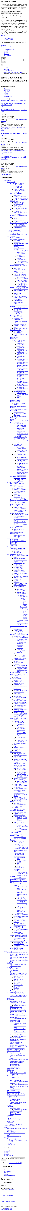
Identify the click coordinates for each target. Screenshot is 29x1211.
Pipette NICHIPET (15, 1100)
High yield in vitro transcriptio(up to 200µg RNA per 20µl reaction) (20, 701)
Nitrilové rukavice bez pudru (21, 1084)
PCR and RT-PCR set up (20, 585)
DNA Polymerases (21, 393)
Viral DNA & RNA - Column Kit (19, 319)
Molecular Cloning (15, 678)
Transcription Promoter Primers (21, 824)
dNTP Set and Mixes (19, 816)
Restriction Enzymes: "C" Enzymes (22, 351)
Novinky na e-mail (5, 1158)
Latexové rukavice (15, 1080)
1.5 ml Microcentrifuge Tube (21, 1015)
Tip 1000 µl (16, 989)
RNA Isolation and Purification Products (19, 918)
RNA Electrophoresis (16, 801)
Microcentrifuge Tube (16, 1014)
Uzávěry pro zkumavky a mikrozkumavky (16, 1042)
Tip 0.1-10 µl (17, 982)
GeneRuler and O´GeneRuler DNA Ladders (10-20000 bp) (20, 786)
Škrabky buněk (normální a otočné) (16, 1095)
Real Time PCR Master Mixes (25, 602)
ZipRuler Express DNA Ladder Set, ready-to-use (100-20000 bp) (20, 765)
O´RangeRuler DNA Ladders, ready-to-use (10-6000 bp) (20, 794)
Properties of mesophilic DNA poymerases (21, 646)
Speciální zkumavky (15, 1020)
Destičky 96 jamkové (15, 1108)
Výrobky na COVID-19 (10, 1155)
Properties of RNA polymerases (21, 642)
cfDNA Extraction (18, 486)
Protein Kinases (21, 344)
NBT (18, 863)
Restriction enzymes (22, 668)
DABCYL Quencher (22, 280)
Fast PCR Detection (19, 220)
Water (15, 218)
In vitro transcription (22, 740)
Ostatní (12, 876)
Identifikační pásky (15, 1064)
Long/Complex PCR (19, 202)
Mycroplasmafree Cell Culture (18, 541)
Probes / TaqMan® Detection (18, 302)
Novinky (6, 52)
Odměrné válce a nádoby (16, 1124)
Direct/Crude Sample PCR (20, 208)
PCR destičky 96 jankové (20, 1109)
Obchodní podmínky (9, 49)
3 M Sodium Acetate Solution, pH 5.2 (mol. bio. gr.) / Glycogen (22, 873)
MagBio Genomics (12, 482)
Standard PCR (17, 207)
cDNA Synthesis (18, 300)
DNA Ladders (17, 214)
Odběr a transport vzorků (13, 1119)
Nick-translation (21, 728)
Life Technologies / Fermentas (15, 554)
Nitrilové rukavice (15, 1083)
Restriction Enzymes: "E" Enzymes (22, 348)
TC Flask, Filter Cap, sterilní (17, 1074)
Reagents (12, 840)
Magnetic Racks (18, 316)
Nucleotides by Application (20, 480)
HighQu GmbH (11, 182)
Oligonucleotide (18, 721)
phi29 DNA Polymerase (20, 187)
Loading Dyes (17, 800)
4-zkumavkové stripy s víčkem (18, 993)
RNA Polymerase (18, 331)
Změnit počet (4, 119)
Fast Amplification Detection (21, 189)
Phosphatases (20, 343)
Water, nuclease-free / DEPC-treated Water (19, 853)
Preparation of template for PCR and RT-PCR (20, 560)
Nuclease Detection (22, 781)
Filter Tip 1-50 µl (18, 980)
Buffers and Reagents (19, 563)
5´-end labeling (20, 722)
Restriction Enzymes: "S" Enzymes (22, 362)
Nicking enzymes (18, 630)
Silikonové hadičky (12, 1096)
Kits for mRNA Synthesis (21, 431)
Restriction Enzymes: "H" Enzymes (22, 386)
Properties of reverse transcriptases (22, 639)
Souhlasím (18, 11)
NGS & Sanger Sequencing (17, 513)
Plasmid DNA (17, 932)
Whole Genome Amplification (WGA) (19, 311)
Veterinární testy (14, 233)
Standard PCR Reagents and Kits (25, 612)
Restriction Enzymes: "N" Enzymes (22, 374)
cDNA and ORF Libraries (20, 936)
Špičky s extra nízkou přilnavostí (18, 973)
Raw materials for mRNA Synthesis (21, 425)
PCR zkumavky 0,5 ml (16, 1008)
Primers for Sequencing (20, 822)
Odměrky (9, 1122)
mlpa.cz (3, 44)
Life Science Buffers (19, 949)
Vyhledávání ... (4, 60)
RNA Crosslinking (21, 475)
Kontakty (6, 54)
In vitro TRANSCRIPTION (17, 697)
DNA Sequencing (18, 933)
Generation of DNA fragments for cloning (19, 682)
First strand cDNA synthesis (21, 576)
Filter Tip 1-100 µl (18, 976)
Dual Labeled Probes (19, 275)
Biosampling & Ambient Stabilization (16, 505)
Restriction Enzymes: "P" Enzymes (22, 389)
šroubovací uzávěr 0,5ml (20, 1036)
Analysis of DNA (18, 695)
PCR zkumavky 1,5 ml (16, 1007)
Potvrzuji (3, 35)
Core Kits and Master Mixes (21, 243)
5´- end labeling (21, 737)
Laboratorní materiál (9, 951)
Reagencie (7, 180)
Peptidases (19, 341)
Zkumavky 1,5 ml (15, 1017)
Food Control (13, 419)
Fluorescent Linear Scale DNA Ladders (22, 260)
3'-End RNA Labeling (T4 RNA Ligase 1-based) (20, 437)
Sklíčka (12, 1058)
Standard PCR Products (23, 607)
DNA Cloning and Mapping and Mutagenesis (21, 930)
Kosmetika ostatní (11, 1131)
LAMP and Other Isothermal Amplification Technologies (21, 915)
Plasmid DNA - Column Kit (21, 328)
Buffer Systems (14, 539)
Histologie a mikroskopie (13, 1054)
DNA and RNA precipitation (21, 912)
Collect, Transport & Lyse (20, 503)
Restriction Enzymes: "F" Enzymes (22, 377)
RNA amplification (18, 706)
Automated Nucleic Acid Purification (16, 532)
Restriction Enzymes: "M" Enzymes (22, 383)
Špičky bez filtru (14, 969)
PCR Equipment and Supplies (19, 587)
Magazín (6, 51)
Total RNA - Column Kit (20, 324)
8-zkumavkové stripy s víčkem (18, 996)
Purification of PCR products (21, 573)
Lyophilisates (17, 268)
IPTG (18, 866)
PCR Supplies (20, 595)
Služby (5, 1169)
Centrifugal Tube (14, 1021)
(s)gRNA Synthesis (22, 442)
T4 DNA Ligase (21, 655)
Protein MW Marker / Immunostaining (15, 401)
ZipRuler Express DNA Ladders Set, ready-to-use (20, 754)
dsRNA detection (21, 467)
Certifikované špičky (15, 971)
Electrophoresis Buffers (20, 768)
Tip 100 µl (16, 988)
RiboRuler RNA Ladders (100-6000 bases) (20, 805)
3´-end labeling (20, 724)
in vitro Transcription (15, 330)
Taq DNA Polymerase (22, 568)
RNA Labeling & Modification (18, 445)
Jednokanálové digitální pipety (18, 1102)
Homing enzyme (18, 629)
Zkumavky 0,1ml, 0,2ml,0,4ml (18, 1039)
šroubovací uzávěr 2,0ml (20, 1005)
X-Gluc (19, 864)
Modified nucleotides (19, 747)
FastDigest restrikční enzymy (21, 675)
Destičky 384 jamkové (16, 1111)
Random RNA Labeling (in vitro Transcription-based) (22, 448)
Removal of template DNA (20, 709)
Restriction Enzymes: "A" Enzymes (22, 360)
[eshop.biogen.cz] (6, 46)
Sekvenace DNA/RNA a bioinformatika (14, 1133)
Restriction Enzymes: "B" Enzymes (22, 357)
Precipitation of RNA (19, 711)
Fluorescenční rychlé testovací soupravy (17, 1140)
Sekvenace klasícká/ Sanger (14, 1136)
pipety (9, 1097)
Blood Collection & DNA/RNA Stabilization (20, 508)
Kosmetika (7, 1127)
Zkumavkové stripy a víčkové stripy (16, 952)
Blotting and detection (19, 716)
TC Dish (9, 1076)
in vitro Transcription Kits (20, 334)
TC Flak (9, 1071)
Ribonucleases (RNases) (20, 658)
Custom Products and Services (18, 935)
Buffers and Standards (16, 948)
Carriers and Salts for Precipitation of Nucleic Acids (20, 869)
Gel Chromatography (19, 264)
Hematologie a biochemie (13, 1068)
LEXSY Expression (15, 237)
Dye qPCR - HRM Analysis (21, 198)
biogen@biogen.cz (9, 1189)
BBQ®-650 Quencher (22, 278)
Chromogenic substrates (20, 743)
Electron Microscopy (9, 1125)
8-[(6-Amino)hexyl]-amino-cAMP (19, 420)
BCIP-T (19, 862)
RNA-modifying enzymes (21, 452)
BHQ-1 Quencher (21, 277)
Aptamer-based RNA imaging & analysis (22, 472)
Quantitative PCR (18, 566)
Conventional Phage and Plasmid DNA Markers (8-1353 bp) (20, 761)
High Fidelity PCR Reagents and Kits (21, 590)
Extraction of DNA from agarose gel (22, 900)
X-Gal (18, 859)
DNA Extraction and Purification (19, 884)
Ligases (16, 653)
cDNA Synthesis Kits (19, 224)
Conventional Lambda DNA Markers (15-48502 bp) (21, 779)
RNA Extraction (18, 495)
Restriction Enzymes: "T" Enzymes (22, 368)
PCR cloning (17, 582)
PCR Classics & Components (18, 239)
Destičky (9, 1106)
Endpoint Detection (18, 293)
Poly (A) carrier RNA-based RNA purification (22, 465)
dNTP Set (19, 821)
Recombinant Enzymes (20, 340)
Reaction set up (17, 696)
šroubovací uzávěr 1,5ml (20, 1018)
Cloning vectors (18, 684)
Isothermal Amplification (16, 183)
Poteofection (13, 542)
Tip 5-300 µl (17, 977)
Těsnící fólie (10, 998)
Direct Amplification (19, 272)
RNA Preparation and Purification (19, 921)
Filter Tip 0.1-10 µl (18, 985)
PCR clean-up (20, 897)
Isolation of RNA (21, 898)
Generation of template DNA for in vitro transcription (21, 704)
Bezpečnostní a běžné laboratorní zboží (17, 1059)
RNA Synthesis (18, 423)
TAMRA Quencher (22, 281)
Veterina (6, 1137)
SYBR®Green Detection (20, 274)
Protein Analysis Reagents (17, 941)
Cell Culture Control (22, 782)
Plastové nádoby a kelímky (14, 1092)
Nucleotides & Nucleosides (17, 476)
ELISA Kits (10, 1141)
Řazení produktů (5, 99)
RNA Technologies (15, 422)
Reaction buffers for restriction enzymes (19, 632)
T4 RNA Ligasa (21, 656)
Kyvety (9, 1105)
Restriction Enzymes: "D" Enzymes (22, 354)
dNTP (15, 750)
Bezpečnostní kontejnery (16, 1062)
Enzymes (12, 338)
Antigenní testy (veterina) (13, 1139)
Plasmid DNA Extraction (20, 489)
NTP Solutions (17, 335)
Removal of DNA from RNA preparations (21, 909)
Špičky (9, 967)
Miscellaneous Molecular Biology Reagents (20, 925)
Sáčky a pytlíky (11, 1090)
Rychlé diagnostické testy (13, 231)
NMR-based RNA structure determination (22, 458)
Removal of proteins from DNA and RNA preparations (22, 904)
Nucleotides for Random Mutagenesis (20, 414)
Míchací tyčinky (11, 1117)
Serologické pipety (15, 1099)
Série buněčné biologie (19, 549)
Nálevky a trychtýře (12, 1118)
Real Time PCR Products (24, 597)
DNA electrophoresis (15, 752)
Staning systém (14, 1056)
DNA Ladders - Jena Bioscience (19, 248)
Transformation (17, 689)
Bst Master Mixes (18, 313)
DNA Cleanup (14, 337)
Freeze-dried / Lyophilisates (21, 289)
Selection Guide (18, 680)
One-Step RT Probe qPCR (20, 199)
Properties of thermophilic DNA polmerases (21, 651)
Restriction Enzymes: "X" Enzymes (22, 380)
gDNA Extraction (18, 488)
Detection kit (17, 749)
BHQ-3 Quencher (21, 283)
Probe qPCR (17, 195)
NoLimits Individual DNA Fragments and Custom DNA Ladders (20, 790)
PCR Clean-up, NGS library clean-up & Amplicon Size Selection (21, 516)
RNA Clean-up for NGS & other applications (20, 525)
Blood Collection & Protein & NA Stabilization (20, 510)
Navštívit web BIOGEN (7, 1195)
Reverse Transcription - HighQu (18, 223)
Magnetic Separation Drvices (17, 527)
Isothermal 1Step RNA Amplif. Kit (19, 191)
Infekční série (17, 551)
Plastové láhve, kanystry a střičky (15, 1093)
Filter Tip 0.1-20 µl (18, 983)
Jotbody (9, 546)
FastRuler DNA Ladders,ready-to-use (19, 757)
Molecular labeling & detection (18, 718)
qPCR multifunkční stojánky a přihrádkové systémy (18, 965)
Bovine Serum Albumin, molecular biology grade (20, 837)
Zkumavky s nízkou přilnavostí (18, 1002)
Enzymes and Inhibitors (20, 665)
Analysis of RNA (18, 708)
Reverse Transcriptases (19, 228)
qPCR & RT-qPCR (15, 193)
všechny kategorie (5, 174)
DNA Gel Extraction (19, 923)
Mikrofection (13, 544)
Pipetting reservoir (15, 1103)
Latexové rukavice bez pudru (21, 1081)
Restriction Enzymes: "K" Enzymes (22, 371)
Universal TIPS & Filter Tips (17, 974)
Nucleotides (17, 221)
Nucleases (19, 397)
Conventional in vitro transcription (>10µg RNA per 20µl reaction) (20, 714)
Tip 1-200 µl (17, 986)
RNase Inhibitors (18, 227)
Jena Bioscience (11, 236)
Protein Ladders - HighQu (20, 212)
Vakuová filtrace (14, 1067)
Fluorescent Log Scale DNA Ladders (22, 251)
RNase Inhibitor (18, 333)
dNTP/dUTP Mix (18, 813)
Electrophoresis (14, 209)
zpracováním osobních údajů (15, 1163)
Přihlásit (3, 1160)
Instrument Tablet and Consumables (19, 535)
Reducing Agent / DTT (19, 841)
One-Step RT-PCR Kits (20, 226)
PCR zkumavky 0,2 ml (16, 1001)
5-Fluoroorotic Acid (22, 860)
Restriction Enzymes (19, 346)
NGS (8, 1134)
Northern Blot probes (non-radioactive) (22, 469)
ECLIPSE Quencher (22, 284)
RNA (15, 738)
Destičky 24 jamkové (15, 1114)
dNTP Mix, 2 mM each (19, 815)
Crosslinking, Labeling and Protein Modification (20, 943)
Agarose (16, 807)
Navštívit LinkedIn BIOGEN (8, 1201)
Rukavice (9, 1078)
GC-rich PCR (17, 574)
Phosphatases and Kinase (20, 636)
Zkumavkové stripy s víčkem (14, 992)
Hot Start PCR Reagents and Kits (21, 593)
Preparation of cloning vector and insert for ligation (21, 691)
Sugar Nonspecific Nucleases (18, 663)
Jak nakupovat (7, 55)
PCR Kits (9, 1143)
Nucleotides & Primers (16, 810)
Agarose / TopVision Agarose (19, 843)
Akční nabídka (7, 1151)
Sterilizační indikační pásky (17, 1061)
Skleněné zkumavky (15, 1037)
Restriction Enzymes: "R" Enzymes (22, 365)
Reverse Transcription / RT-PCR (18, 287)
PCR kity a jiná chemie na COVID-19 (17, 234)
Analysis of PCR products (20, 583)
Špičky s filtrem (14, 970)
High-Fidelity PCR (18, 204)
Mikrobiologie (10, 1052)
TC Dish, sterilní (14, 1077)
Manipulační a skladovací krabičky (16, 1049)
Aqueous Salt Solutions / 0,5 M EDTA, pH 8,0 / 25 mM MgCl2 (21, 850)
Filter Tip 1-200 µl (18, 979)
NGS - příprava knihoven (13, 230)
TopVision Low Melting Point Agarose (22, 846)
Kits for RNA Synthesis (20, 428)
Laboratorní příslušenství (20, 878)
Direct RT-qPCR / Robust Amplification (20, 298)
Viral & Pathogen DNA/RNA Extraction (19, 497)
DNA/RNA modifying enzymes (18, 634)
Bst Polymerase (17, 309)
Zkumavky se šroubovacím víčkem (19, 1011)
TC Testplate (10, 1070)
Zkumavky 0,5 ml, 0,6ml (16, 1034)
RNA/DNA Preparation (16, 315)
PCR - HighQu (14, 201)
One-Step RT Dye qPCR (20, 196)
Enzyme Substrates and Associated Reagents (19, 856)
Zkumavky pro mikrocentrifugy (18, 1010)
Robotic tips (13, 991)
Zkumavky (10, 999)
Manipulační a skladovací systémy (15, 1048)
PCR (18, 736)
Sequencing (16, 580)
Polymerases (17, 240)
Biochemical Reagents (16, 928)
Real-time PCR (17, 579)
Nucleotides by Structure (20, 478)
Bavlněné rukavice (15, 1089)
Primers (15, 557)
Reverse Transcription (19, 558)
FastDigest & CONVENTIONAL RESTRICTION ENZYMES (19, 673)
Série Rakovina (17, 552)
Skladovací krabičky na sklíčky (18, 1055)
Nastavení (3, 11)
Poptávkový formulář (9, 1175)
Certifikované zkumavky (16, 1012)
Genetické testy (11, 1144)
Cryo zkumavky (14, 1040)
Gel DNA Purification (19, 491)
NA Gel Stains (17, 211)
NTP (15, 746)
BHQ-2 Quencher (21, 286)
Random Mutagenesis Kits (20, 416)
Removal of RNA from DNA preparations (21, 891)
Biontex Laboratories (12, 538)
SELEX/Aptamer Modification (21, 461)
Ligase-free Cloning (19, 412)
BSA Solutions (14, 835)
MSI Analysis (13, 418)
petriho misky (10, 1115)
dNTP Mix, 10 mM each (20, 812)
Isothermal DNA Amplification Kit (18, 185)
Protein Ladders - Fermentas (17, 879)
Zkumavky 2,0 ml (15, 1004)
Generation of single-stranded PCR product (19, 571)
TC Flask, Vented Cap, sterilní (18, 1073)
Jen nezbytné (11, 11)
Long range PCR (18, 577)
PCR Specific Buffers (25, 617)
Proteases (19, 398)
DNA (15, 725)
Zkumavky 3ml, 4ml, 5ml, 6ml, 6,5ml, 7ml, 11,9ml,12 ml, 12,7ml (18, 1045)
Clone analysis (17, 693)
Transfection (13, 545)
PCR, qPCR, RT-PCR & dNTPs (18, 555)
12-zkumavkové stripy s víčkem (18, 995)
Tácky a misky (11, 1121)
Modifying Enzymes (19, 391)
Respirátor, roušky (15, 1065)
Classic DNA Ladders (22, 262)
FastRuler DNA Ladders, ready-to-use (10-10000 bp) (20, 798)
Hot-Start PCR (17, 205)
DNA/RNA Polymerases (20, 637)
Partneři (6, 1172)
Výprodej (6, 1154)
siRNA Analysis (18, 803)
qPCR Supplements (19, 294)
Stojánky (9, 963)
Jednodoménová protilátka (17, 548)
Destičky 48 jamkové (15, 1112)
